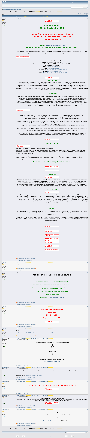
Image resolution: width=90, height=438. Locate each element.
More (19, 9)
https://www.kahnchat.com (55, 45)
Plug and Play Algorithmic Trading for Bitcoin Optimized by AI (26, 258)
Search (10, 9)
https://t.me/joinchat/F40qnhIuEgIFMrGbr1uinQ (55, 72)
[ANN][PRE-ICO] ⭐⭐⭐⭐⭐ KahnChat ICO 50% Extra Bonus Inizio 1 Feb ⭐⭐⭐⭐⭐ (45, 11)
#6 (87, 339)
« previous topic (80, 13)
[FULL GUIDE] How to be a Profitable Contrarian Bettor (24, 260)
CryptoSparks (5, 262)
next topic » (86, 13)
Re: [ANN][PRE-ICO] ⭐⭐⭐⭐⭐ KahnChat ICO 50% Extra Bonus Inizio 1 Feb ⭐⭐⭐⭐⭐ (35, 262)
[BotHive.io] (4, 25)
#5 (87, 328)
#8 (87, 381)
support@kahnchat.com (54, 68)
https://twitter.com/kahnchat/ (54, 71)
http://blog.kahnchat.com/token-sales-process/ (33, 375)
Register (16, 9)
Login (13, 9)
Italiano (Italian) (13, 11)
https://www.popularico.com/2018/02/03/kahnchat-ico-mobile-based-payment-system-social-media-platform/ (35, 332)
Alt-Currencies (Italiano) (20, 11)
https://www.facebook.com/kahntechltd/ (57, 69)
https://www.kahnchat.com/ (52, 361)
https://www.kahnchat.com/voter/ (49, 421)
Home (5, 9)
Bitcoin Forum (4, 11)
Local (8, 11)
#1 (87, 18)
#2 (87, 262)
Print (86, 14)
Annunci (26, 11)
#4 (87, 306)
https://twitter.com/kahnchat (53, 254)
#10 (87, 409)
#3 (87, 272)
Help (7, 9)
